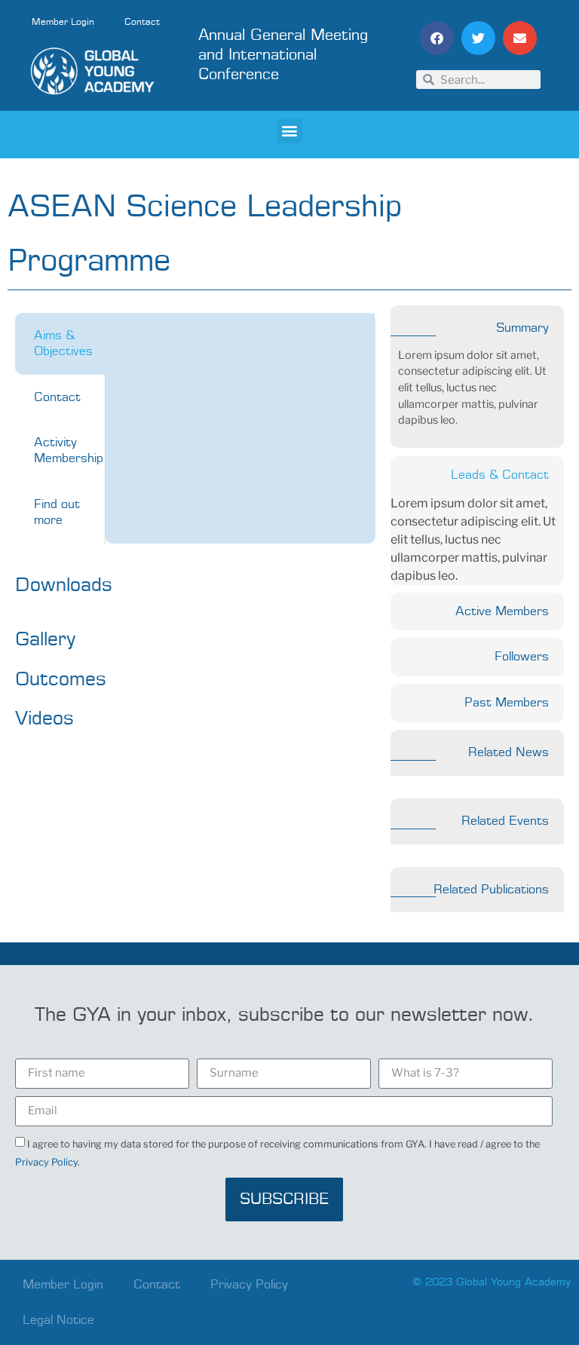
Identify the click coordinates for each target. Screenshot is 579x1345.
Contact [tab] (57, 397)
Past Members (506, 703)
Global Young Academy (513, 1282)
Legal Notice (58, 1320)
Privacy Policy (46, 1162)
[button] (437, 38)
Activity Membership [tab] (68, 450)
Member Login (63, 22)
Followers (522, 657)
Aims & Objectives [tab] (63, 343)
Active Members (502, 611)
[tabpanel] (240, 329)
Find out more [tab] (57, 512)
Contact (142, 22)
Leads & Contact (500, 475)
